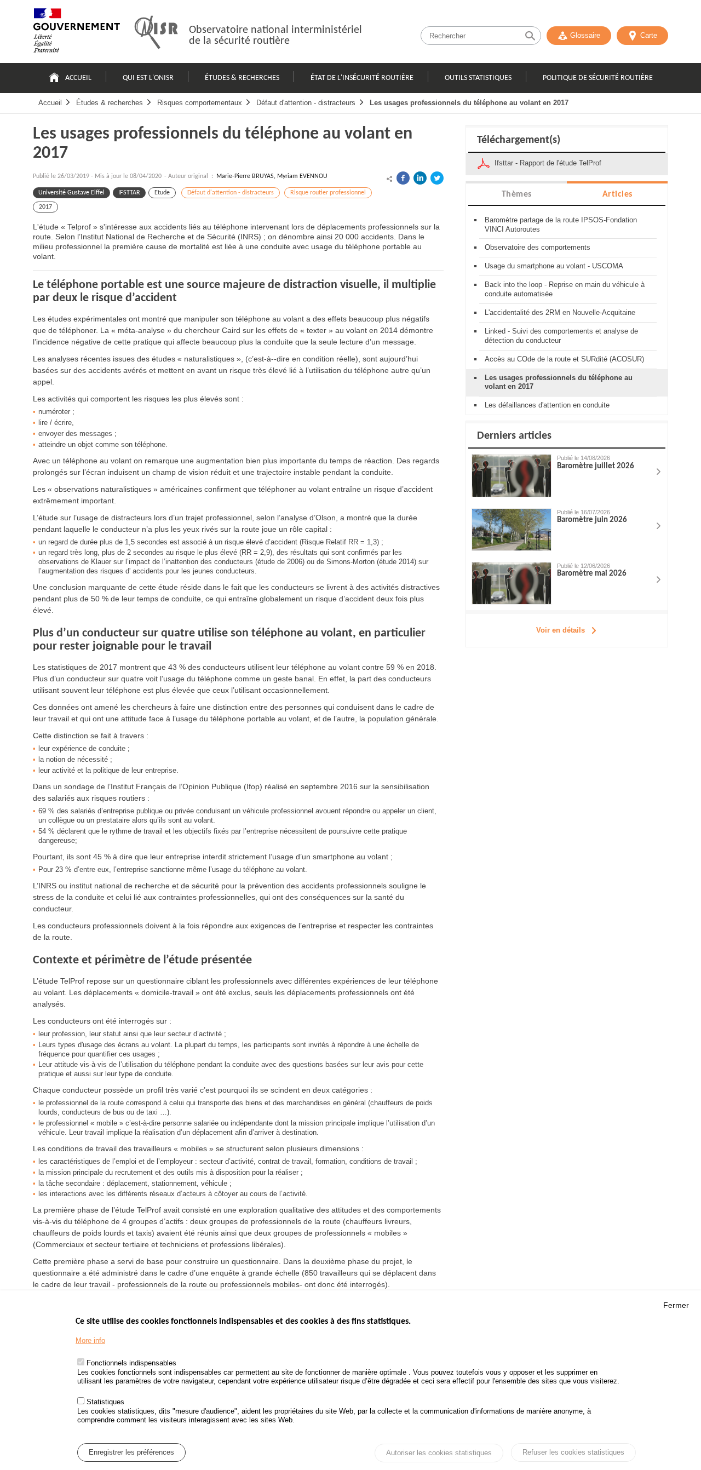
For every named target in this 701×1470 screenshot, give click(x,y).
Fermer (676, 1305)
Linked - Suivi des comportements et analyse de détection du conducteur (561, 335)
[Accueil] (76, 33)
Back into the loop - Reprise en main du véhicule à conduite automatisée (565, 289)
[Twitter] (437, 178)
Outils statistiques (478, 78)
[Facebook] (403, 178)
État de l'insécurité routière (362, 78)
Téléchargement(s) (518, 140)
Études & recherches (242, 78)
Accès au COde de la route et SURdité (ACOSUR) (564, 359)
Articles (617, 194)
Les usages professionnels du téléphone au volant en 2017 (469, 103)
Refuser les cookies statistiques (573, 1452)
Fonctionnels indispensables (131, 1363)
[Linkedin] (420, 178)
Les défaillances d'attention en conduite (547, 405)
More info (90, 1340)
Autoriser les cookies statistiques (439, 1453)
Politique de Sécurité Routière (598, 78)
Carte (648, 35)
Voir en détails (560, 630)
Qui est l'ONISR (148, 78)
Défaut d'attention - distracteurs (305, 103)
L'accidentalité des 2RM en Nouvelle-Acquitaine (560, 312)
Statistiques (105, 1402)
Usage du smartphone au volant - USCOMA (554, 266)
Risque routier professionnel (328, 193)
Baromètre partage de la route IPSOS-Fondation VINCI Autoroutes (561, 224)
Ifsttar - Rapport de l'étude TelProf (548, 163)
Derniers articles (514, 435)
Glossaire (585, 35)
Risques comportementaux (199, 103)
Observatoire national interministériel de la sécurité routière (275, 36)
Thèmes (517, 194)
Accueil (78, 78)
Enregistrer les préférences (131, 1453)
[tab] (516, 193)
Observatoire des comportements (537, 247)
